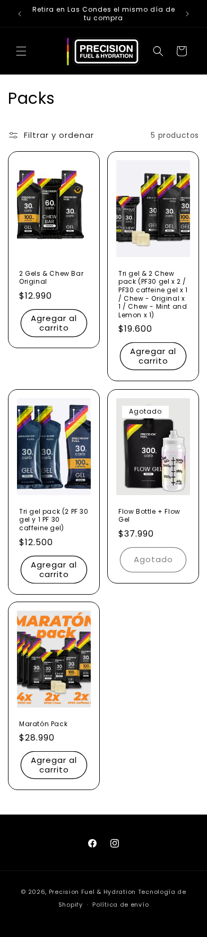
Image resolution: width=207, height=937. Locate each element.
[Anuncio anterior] (19, 14)
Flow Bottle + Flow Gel (149, 515)
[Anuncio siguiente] (187, 14)
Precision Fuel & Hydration (92, 891)
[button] (21, 51)
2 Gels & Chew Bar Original (51, 277)
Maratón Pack (43, 724)
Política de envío (120, 904)
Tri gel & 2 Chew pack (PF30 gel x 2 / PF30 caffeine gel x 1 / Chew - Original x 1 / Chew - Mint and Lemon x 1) (153, 294)
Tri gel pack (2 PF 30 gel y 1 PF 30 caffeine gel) (54, 519)
